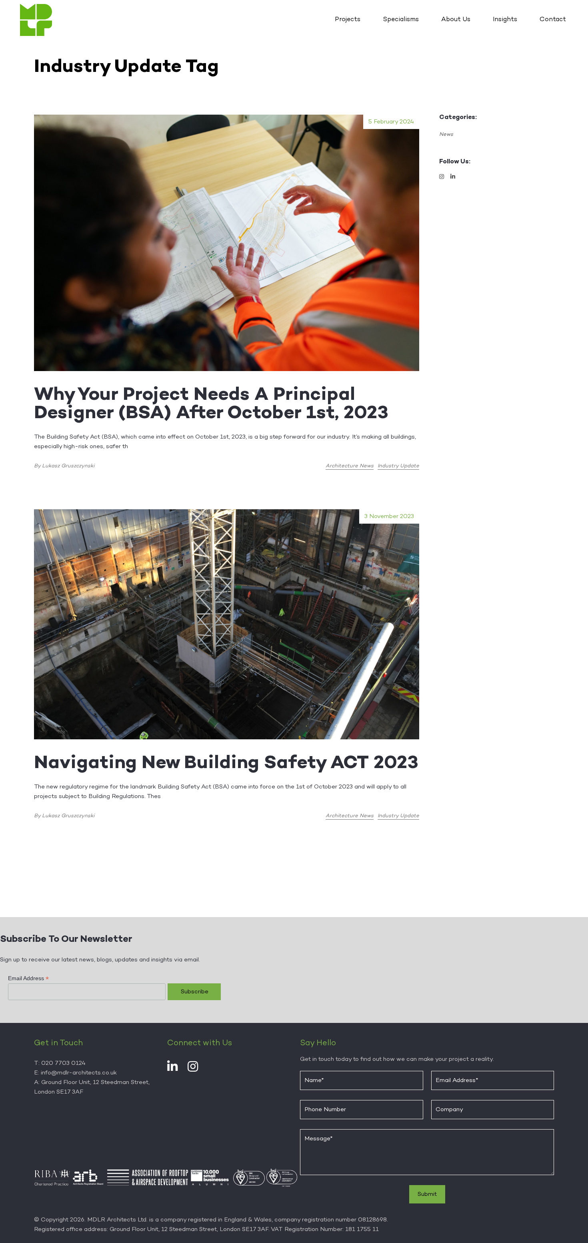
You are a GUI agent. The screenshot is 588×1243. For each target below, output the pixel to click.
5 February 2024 (391, 122)
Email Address (28, 978)
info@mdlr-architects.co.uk (79, 1073)
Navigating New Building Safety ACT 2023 (226, 764)
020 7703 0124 (63, 1063)
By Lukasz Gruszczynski (64, 466)
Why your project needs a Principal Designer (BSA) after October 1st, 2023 (216, 405)
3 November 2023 (389, 516)
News (446, 134)
